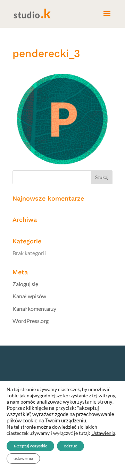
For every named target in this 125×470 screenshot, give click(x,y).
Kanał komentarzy (34, 308)
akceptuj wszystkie (30, 445)
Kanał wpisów (29, 296)
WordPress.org (30, 320)
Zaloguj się (25, 284)
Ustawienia (103, 433)
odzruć (70, 445)
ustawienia (23, 458)
